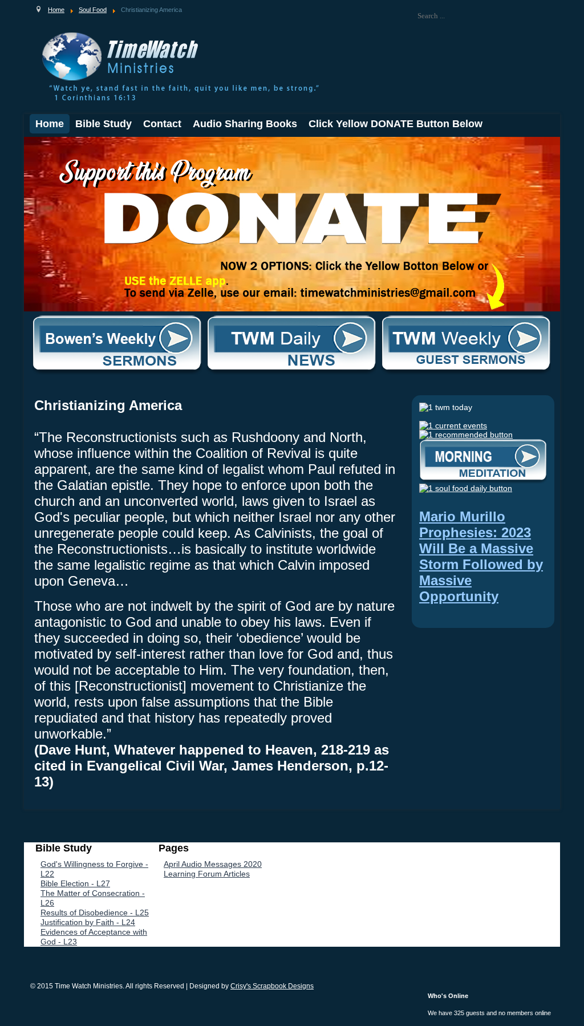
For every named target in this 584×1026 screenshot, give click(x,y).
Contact (162, 123)
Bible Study (103, 123)
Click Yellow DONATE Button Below (395, 123)
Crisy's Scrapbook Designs (272, 986)
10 (109, 146)
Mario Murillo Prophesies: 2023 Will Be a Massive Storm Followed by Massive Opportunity (481, 556)
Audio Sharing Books (245, 123)
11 (117, 146)
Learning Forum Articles (207, 873)
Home (49, 123)
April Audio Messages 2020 (213, 864)
